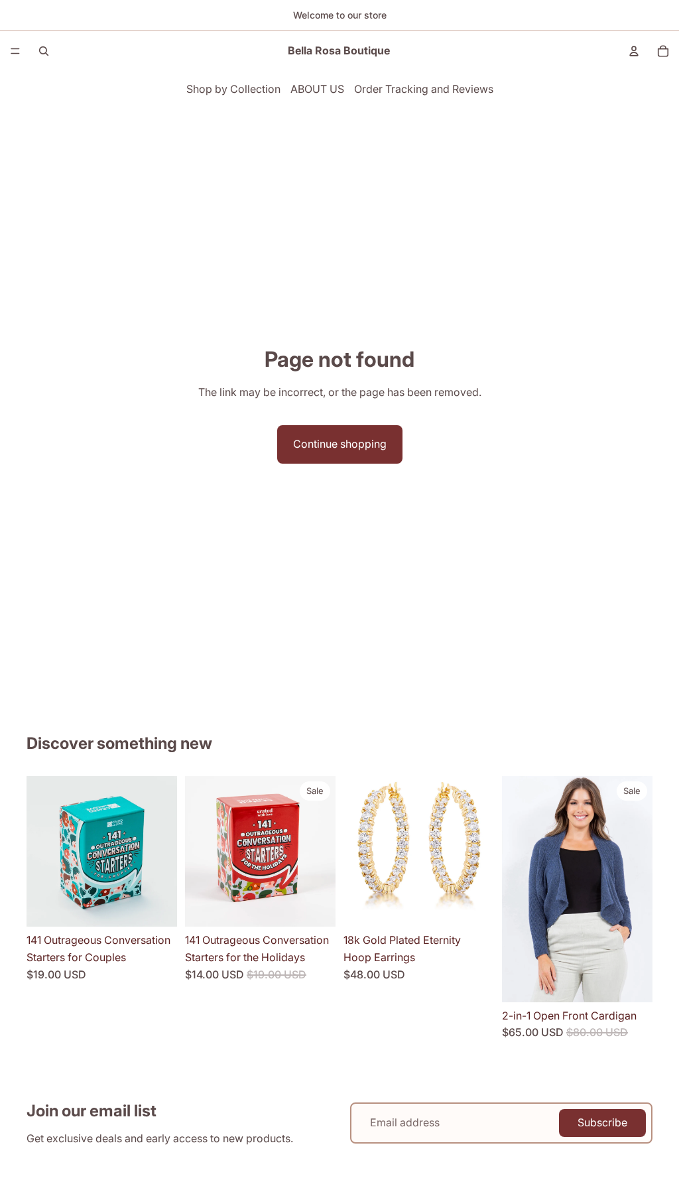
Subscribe (602, 1122)
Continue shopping (340, 443)
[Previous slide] (41, 851)
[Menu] (15, 51)
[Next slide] (162, 851)
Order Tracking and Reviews (423, 89)
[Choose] (632, 982)
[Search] (43, 51)
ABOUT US (317, 89)
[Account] (633, 51)
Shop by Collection (233, 89)
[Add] (156, 907)
